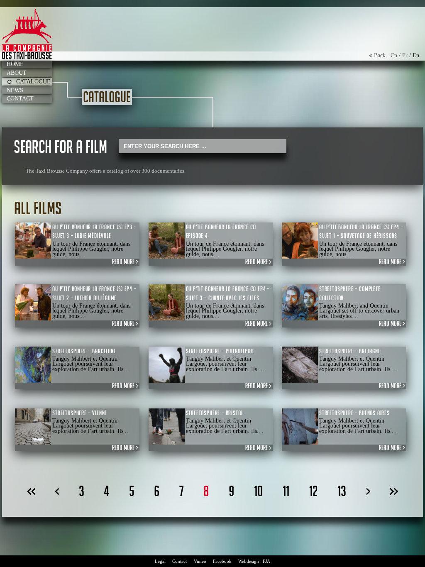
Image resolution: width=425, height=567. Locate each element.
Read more (124, 262)
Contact (20, 98)
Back (381, 55)
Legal (160, 561)
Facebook (222, 561)
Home (15, 64)
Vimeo (200, 561)
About (17, 73)
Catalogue (33, 81)
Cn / (396, 55)
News (15, 90)
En (416, 55)
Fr (405, 55)
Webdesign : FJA (254, 561)
